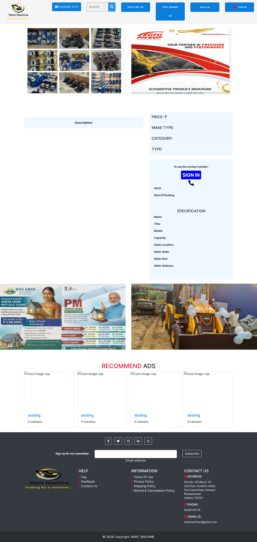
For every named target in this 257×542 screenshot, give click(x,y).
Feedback (88, 481)
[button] (108, 441)
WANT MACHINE (142, 537)
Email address (136, 460)
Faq (83, 477)
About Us (205, 7)
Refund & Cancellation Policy (154, 490)
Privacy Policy (144, 481)
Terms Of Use (143, 477)
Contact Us (89, 486)
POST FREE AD (136, 7)
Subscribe (192, 453)
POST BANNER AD (170, 11)
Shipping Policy (145, 486)
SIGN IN (242, 7)
